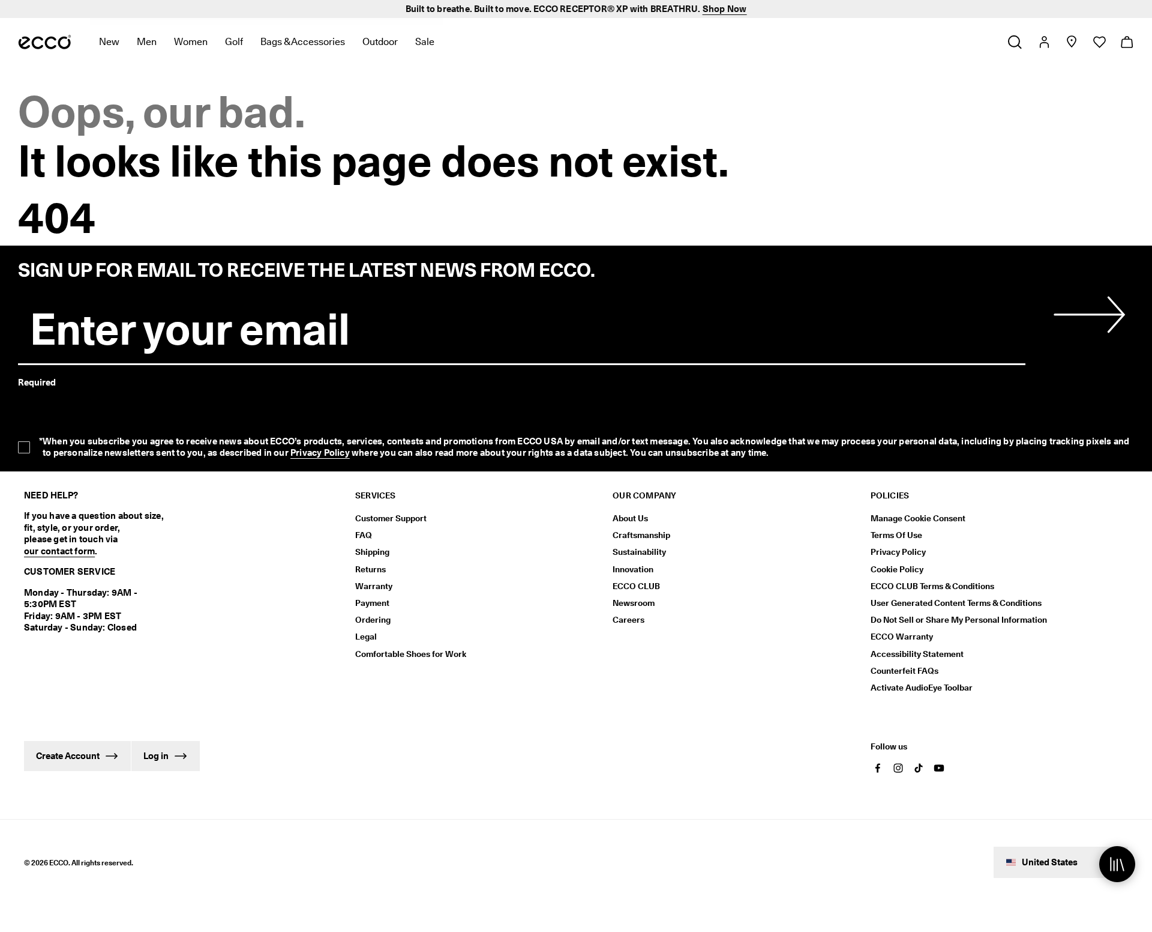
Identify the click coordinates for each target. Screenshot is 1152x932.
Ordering (373, 620)
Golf (234, 41)
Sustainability (639, 552)
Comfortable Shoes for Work (410, 654)
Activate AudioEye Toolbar (922, 687)
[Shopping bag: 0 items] (1126, 42)
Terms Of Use (896, 535)
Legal (366, 636)
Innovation (633, 569)
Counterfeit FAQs (904, 671)
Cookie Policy (897, 569)
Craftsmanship (641, 535)
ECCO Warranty (902, 636)
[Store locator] (1071, 42)
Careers (628, 620)
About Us (630, 518)
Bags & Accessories (302, 41)
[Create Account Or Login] (1043, 42)
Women (191, 41)
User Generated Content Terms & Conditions (956, 603)
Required (37, 382)
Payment (372, 603)
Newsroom (634, 603)
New (109, 41)
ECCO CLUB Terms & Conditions (932, 586)
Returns (370, 569)
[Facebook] (878, 768)
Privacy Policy (320, 452)
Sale (424, 41)
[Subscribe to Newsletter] (1087, 314)
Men (147, 41)
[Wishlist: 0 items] (1098, 42)
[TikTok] (918, 768)
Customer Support (391, 518)
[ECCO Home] (44, 42)
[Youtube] (939, 768)
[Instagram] (898, 768)
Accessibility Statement (917, 654)
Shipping (372, 552)
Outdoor (380, 41)
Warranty (373, 586)
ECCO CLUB (636, 586)
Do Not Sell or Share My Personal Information (959, 620)
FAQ (363, 535)
